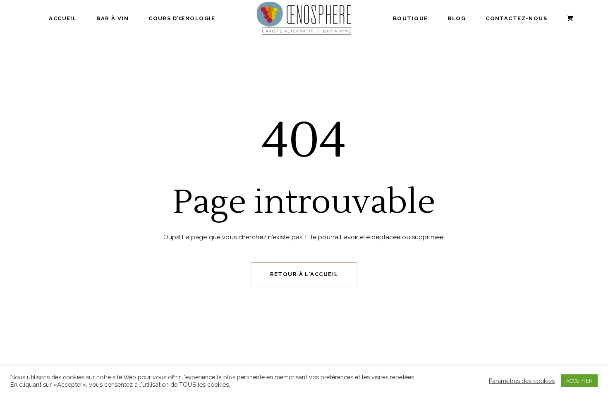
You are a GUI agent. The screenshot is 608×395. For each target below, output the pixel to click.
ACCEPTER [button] (579, 381)
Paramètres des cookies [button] (522, 380)
